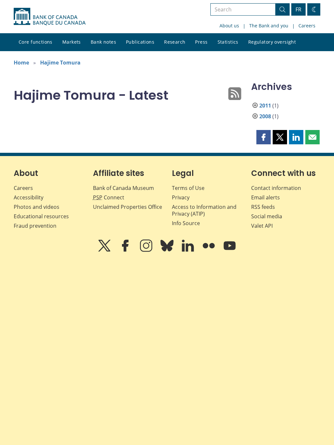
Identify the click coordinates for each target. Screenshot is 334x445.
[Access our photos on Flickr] (209, 250)
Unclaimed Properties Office (127, 206)
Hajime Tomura (60, 62)
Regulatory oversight (272, 42)
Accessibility (28, 197)
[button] (263, 137)
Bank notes (103, 42)
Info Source (186, 223)
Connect (108, 197)
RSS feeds (263, 206)
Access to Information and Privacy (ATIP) (204, 210)
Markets (71, 42)
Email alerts (265, 197)
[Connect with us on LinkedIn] (188, 250)
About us (229, 25)
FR (298, 9)
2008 (265, 116)
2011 (265, 105)
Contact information (276, 188)
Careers (306, 25)
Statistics (228, 42)
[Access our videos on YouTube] (229, 250)
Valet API (262, 225)
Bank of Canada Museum (123, 188)
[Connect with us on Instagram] (146, 250)
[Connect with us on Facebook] (125, 250)
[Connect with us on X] (105, 250)
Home (21, 62)
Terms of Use (188, 188)
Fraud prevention (35, 225)
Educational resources (41, 216)
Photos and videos (36, 206)
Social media (266, 216)
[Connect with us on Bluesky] (167, 250)
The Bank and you (268, 25)
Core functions (36, 42)
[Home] (49, 16)
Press (201, 42)
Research (174, 42)
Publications (140, 42)
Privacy (181, 197)
